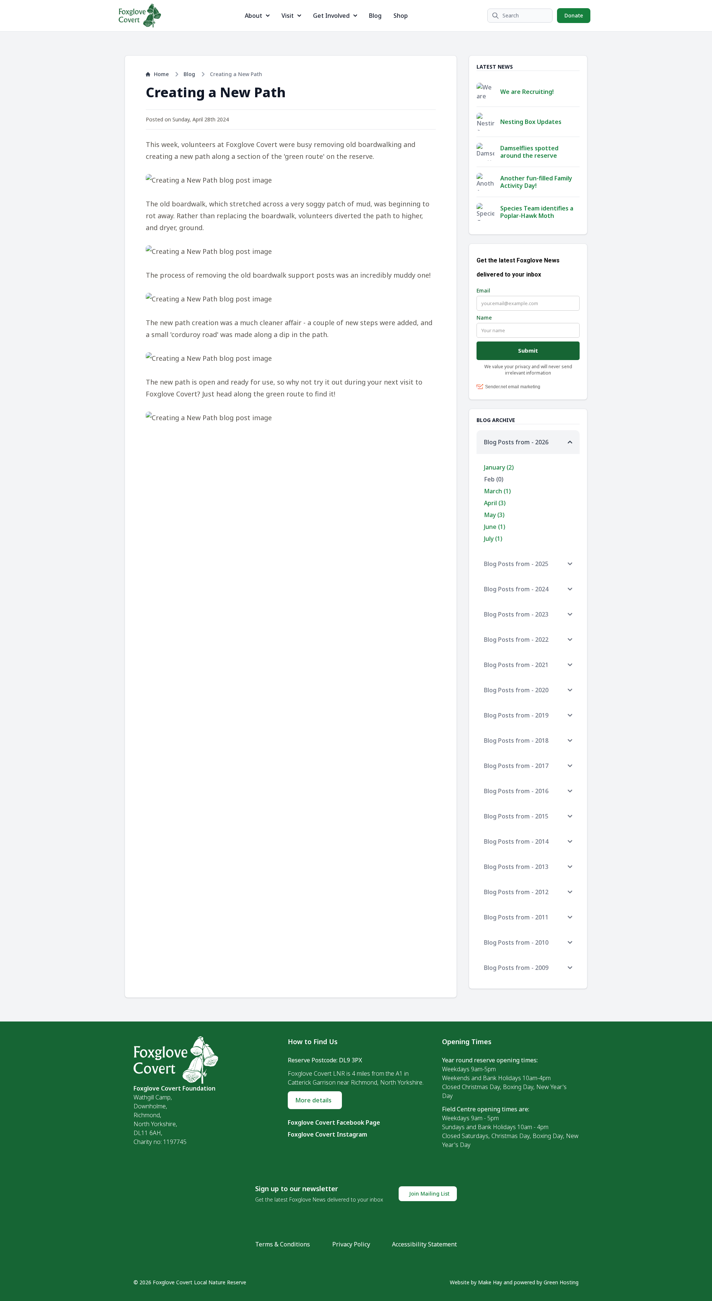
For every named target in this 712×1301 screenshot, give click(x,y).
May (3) (494, 515)
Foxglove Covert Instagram (327, 1134)
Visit (287, 16)
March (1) (497, 491)
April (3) (494, 503)
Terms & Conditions (282, 1244)
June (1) (494, 527)
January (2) (499, 467)
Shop (400, 16)
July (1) (493, 539)
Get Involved (331, 16)
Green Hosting (561, 1282)
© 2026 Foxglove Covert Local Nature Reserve (190, 1282)
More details (313, 1100)
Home (161, 74)
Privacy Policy (351, 1244)
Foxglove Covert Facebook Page (334, 1122)
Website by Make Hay (476, 1282)
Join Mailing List (429, 1193)
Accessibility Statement (424, 1244)
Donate (573, 15)
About (253, 16)
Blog (375, 16)
